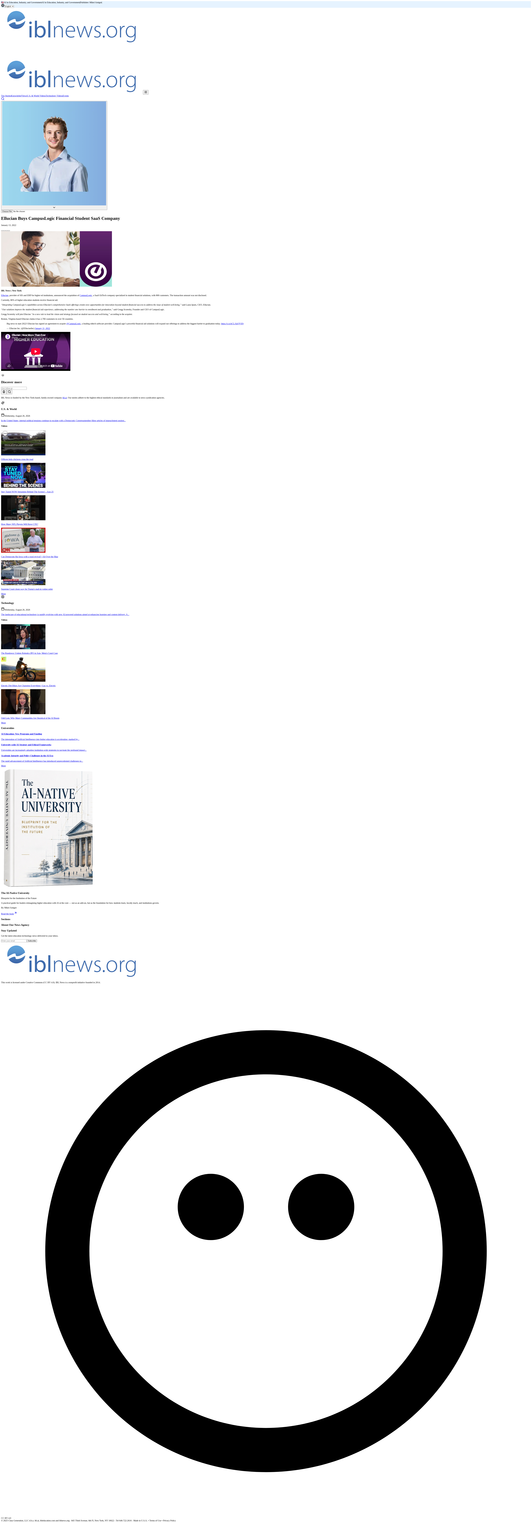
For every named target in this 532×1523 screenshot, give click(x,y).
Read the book (7, 914)
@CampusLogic (73, 323)
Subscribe (32, 941)
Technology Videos (54, 96)
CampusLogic (86, 295)
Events (66, 96)
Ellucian (4, 295)
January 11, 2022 (42, 328)
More (3, 594)
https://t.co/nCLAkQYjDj (232, 323)
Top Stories (6, 96)
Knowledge (16, 96)
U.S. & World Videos (36, 96)
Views (24, 96)
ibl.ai (64, 398)
